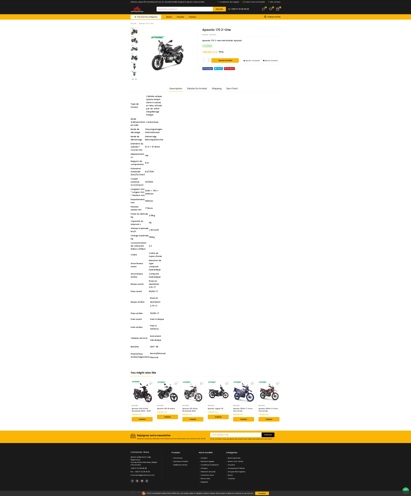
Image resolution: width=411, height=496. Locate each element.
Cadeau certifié (273, 17)
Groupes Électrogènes (236, 472)
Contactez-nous (140, 452)
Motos (169, 17)
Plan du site (205, 478)
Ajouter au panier (225, 60)
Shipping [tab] (217, 88)
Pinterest (230, 69)
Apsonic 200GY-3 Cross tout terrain (268, 410)
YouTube (142, 481)
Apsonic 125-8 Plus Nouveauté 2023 (189, 410)
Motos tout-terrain (235, 461)
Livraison (203, 458)
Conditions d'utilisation (209, 465)
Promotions (177, 458)
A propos (204, 468)
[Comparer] (263, 9)
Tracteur (192, 17)
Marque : (205, 35)
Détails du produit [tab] (197, 88)
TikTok (147, 481)
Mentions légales (207, 461)
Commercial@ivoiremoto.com (143, 475)
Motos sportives (233, 458)
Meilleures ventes (180, 465)
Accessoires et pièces (236, 468)
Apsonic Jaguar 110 (215, 409)
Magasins (204, 482)
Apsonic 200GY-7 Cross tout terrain (242, 410)
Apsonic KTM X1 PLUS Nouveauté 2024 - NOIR (141, 410)
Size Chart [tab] (232, 88)
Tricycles (180, 17)
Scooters (231, 465)
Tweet (219, 69)
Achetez (142, 419)
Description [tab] (175, 88)
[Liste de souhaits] (270, 9)
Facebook (132, 481)
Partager (208, 69)
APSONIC (213, 35)
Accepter (262, 493)
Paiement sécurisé (207, 472)
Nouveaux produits (180, 461)
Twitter (137, 481)
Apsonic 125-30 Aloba (166, 409)
